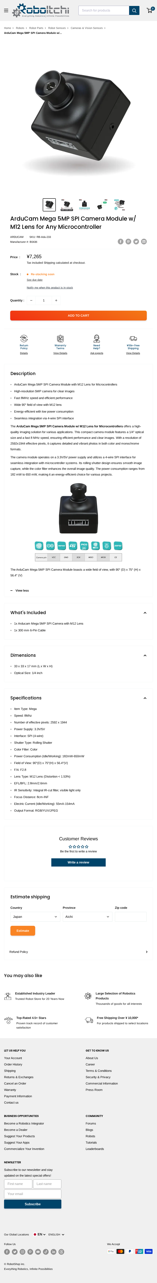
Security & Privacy (98, 1077)
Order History (13, 1064)
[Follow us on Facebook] (7, 1252)
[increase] (56, 300)
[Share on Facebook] (120, 241)
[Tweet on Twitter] (136, 241)
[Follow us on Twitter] (15, 1252)
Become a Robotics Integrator (24, 1123)
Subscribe (33, 1204)
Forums (91, 1123)
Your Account (13, 1058)
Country (16, 907)
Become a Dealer (15, 1129)
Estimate (23, 930)
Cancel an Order (15, 1083)
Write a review (78, 862)
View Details (60, 353)
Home (7, 28)
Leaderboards (95, 1149)
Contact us (11, 1102)
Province (69, 907)
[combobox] (103, 10)
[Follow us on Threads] (61, 1252)
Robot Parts (36, 28)
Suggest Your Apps (17, 1142)
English (55, 1234)
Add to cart (78, 315)
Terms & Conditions (99, 1070)
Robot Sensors (57, 28)
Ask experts (96, 353)
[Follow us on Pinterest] (30, 1252)
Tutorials (91, 1142)
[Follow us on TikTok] (46, 1252)
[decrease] (31, 300)
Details (24, 353)
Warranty (10, 1089)
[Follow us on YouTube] (38, 1252)
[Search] (134, 10)
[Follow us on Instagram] (22, 1252)
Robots (20, 28)
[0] (149, 10)
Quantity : (17, 300)
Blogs (89, 1129)
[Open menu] (6, 10)
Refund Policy (18, 951)
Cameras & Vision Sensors (87, 28)
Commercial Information (102, 1083)
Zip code (121, 907)
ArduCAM (17, 236)
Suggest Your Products (19, 1136)
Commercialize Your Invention (24, 1149)
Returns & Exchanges (19, 1077)
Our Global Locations (16, 1234)
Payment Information (18, 1096)
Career (90, 1064)
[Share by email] (144, 241)
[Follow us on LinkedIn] (53, 1252)
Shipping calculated (56, 262)
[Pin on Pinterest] (128, 241)
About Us (92, 1058)
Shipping (10, 1070)
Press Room (94, 1089)
